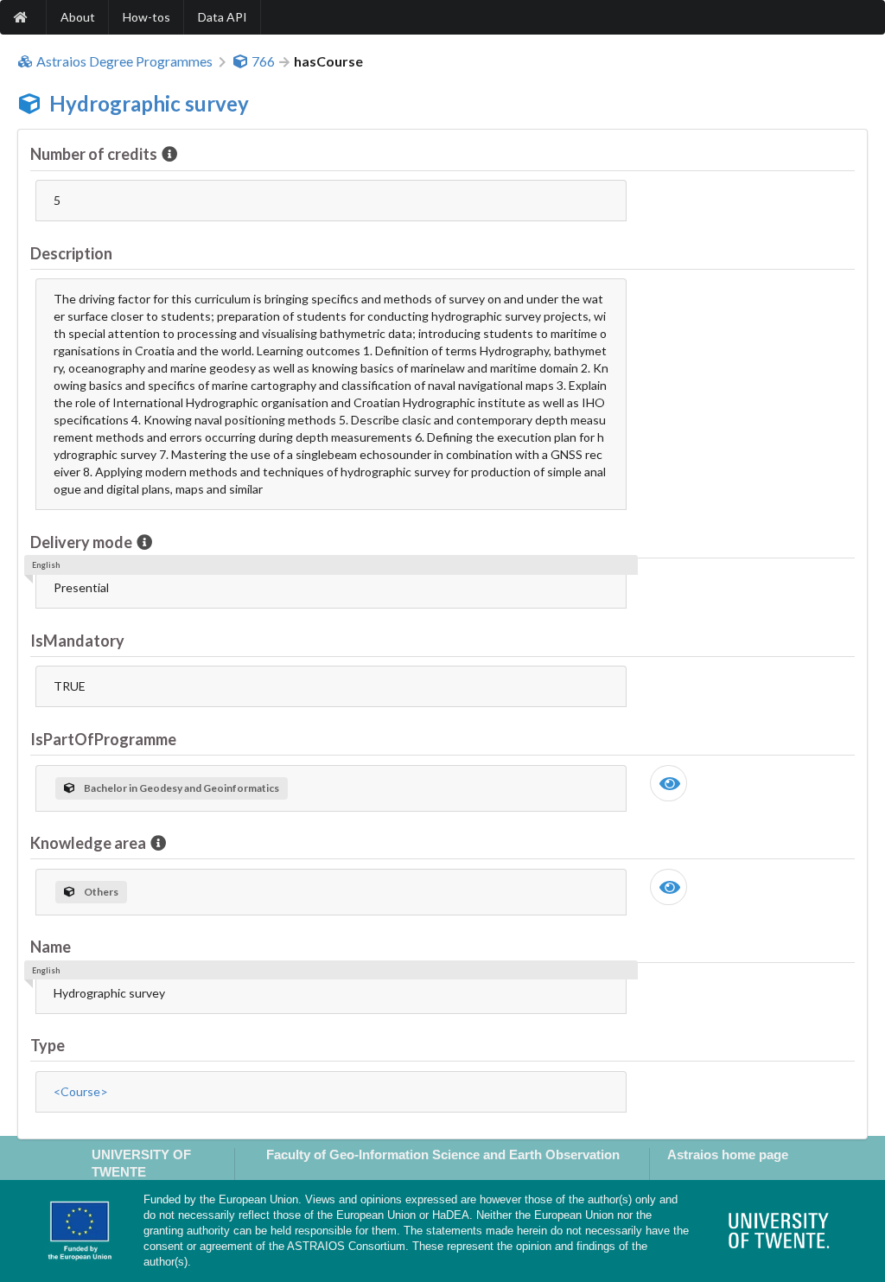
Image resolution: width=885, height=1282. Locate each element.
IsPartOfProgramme (103, 739)
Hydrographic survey (149, 103)
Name (50, 946)
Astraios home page (727, 1154)
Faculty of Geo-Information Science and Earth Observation (443, 1154)
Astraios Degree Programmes (124, 61)
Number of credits (93, 153)
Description (71, 253)
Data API (222, 17)
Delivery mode (81, 542)
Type (47, 1045)
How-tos (146, 17)
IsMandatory (77, 640)
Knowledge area (88, 842)
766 (263, 61)
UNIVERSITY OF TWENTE (141, 1162)
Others (101, 891)
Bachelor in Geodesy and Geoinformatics (181, 787)
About (77, 17)
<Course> (81, 1091)
